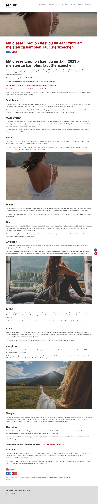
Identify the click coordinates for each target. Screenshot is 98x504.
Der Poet (11, 4)
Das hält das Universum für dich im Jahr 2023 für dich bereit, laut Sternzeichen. (31, 85)
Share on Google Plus (15, 52)
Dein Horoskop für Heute (53, 444)
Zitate (70, 477)
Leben (49, 5)
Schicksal (60, 477)
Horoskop (65, 5)
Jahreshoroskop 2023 (52, 477)
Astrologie (38, 477)
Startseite (42, 5)
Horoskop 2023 (10, 39)
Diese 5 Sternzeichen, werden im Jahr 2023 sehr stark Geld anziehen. (27, 89)
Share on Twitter (10, 52)
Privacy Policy (18, 490)
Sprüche (72, 5)
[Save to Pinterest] (95, 253)
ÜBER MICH (88, 5)
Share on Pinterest (13, 52)
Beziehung (80, 5)
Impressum (9, 490)
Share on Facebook (7, 52)
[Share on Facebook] (95, 250)
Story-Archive (27, 490)
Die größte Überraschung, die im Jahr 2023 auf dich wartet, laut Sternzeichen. (30, 81)
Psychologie (56, 5)
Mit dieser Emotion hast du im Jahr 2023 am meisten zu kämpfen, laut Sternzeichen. (44, 45)
